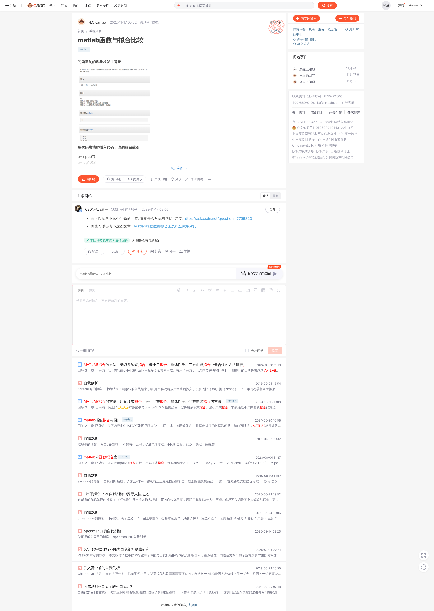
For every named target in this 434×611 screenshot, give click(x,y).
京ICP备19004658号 (307, 122)
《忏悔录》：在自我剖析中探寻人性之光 (116, 494)
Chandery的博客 (90, 573)
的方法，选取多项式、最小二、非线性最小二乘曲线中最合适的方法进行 (167, 364)
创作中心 (415, 5)
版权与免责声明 (303, 151)
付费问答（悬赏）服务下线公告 (315, 29)
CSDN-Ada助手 (96, 209)
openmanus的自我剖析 (102, 531)
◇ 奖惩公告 (301, 44)
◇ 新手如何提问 (304, 39)
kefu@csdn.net (328, 102)
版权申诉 (322, 151)
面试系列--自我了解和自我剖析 (109, 586)
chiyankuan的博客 (91, 518)
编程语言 (95, 31)
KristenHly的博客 (90, 389)
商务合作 (335, 112)
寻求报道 (353, 112)
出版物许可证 (340, 151)
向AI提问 (349, 18)
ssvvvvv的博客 (88, 481)
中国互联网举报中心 (306, 139)
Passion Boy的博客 (91, 555)
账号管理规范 (327, 145)
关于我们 (298, 112)
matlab (84, 49)
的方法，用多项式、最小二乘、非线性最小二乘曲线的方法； (154, 401)
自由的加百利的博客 (92, 592)
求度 (100, 457)
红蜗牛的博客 (87, 444)
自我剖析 (91, 383)
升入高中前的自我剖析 (102, 568)
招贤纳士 (317, 112)
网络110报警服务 (335, 139)
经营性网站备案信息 (339, 122)
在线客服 (348, 102)
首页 (81, 31)
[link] (81, 31)
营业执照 (347, 128)
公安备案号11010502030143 (318, 128)
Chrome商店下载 (304, 145)
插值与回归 (102, 420)
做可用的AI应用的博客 (93, 537)
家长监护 (351, 133)
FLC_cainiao (97, 22)
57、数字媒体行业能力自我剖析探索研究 (116, 549)
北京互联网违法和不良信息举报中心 (317, 133)
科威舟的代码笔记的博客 (95, 500)
